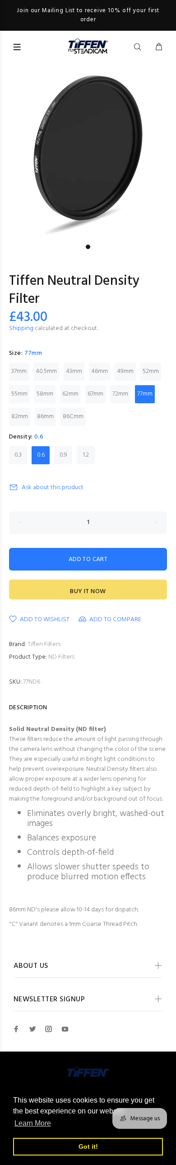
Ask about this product (52, 487)
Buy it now (88, 591)
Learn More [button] (32, 1123)
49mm (125, 371)
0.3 (18, 455)
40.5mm (46, 371)
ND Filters (61, 657)
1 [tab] (88, 247)
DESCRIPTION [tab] (28, 708)
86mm (45, 416)
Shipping (21, 328)
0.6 (41, 455)
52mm (151, 371)
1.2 (86, 455)
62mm (70, 394)
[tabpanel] (88, 152)
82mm (19, 416)
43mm (74, 371)
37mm (19, 371)
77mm (145, 394)
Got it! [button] (88, 1146)
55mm (19, 394)
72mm (120, 394)
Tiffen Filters (44, 644)
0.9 (63, 455)
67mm (95, 394)
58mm (45, 394)
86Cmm (73, 416)
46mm (99, 371)
